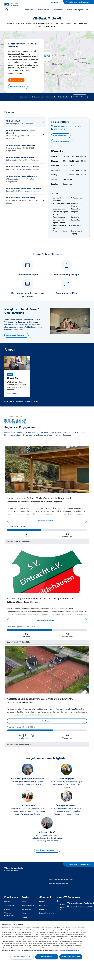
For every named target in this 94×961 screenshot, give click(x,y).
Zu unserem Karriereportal (15, 335)
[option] (25, 122)
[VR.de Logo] (14, 4)
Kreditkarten (43, 905)
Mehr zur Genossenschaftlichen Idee (61, 880)
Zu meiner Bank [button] (15, 80)
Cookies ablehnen (47, 957)
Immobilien (7, 909)
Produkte (7, 901)
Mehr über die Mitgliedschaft (45, 850)
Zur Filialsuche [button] (78, 97)
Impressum (75, 950)
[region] (47, 941)
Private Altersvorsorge (46, 913)
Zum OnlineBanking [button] (16, 86)
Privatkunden (53, 2)
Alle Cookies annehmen (71, 957)
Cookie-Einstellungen (22, 957)
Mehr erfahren (12, 393)
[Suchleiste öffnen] (6, 9)
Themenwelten (9, 905)
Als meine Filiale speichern (61, 141)
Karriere (24, 913)
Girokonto (42, 901)
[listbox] (25, 163)
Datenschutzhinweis (65, 950)
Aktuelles (25, 917)
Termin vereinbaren (59, 136)
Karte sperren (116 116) (29, 905)
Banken (24, 901)
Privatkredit (43, 909)
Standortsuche (27, 909)
